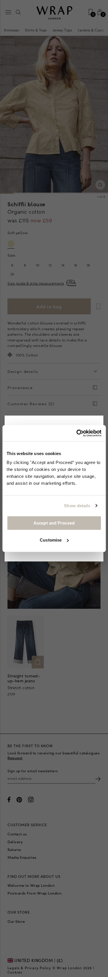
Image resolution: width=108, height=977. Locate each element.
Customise (51, 540)
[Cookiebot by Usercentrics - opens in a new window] (76, 433)
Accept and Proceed (54, 523)
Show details (77, 505)
